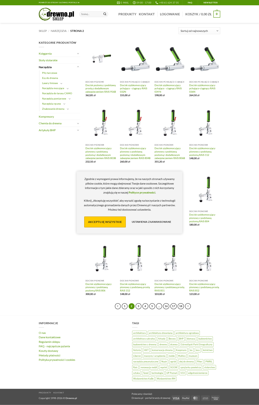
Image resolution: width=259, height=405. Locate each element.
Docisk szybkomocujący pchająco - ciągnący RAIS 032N (133, 88)
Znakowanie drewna (53, 108)
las (191, 350)
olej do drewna (186, 361)
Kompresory (46, 116)
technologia (157, 373)
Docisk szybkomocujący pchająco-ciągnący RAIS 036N (202, 88)
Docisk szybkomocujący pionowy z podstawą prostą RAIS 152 (135, 287)
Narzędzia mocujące (53, 88)
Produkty (127, 14)
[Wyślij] (105, 14)
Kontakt (147, 14)
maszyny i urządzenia (154, 355)
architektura (139, 333)
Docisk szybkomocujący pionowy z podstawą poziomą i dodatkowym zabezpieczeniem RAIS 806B (170, 153)
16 (166, 306)
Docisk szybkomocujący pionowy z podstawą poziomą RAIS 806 (98, 287)
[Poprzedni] (118, 306)
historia (137, 350)
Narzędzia (59, 30)
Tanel (145, 373)
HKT (146, 350)
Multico (182, 355)
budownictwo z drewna (144, 344)
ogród (173, 361)
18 (180, 306)
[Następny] (188, 306)
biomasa (191, 338)
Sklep (43, 30)
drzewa (174, 344)
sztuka (136, 373)
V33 (182, 373)
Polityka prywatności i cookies (57, 359)
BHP (181, 338)
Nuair (164, 361)
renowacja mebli (149, 367)
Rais (135, 367)
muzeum (193, 355)
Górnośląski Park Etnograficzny (196, 344)
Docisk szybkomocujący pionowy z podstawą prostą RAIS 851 (169, 287)
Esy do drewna (50, 77)
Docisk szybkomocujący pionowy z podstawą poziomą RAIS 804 (202, 218)
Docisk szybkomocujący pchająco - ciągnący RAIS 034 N (168, 88)
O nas (42, 332)
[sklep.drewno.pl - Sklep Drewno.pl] (56, 14)
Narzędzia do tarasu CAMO (57, 93)
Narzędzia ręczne (51, 103)
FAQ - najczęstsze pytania (54, 346)
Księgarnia (45, 53)
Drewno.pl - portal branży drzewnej (151, 397)
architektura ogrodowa (187, 333)
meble (172, 355)
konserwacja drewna (162, 350)
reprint (163, 367)
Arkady (161, 338)
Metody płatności (49, 355)
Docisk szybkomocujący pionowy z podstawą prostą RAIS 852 (204, 287)
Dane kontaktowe (49, 337)
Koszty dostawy (48, 350)
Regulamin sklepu (49, 341)
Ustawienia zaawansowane (151, 221)
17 (173, 306)
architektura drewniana (160, 333)
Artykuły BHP (47, 130)
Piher (199, 361)
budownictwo (205, 338)
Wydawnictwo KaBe (143, 378)
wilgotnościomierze (197, 373)
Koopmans (181, 350)
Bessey (172, 338)
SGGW (173, 367)
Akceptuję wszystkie (105, 221)
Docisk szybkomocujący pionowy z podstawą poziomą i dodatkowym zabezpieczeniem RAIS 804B (135, 153)
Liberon (137, 355)
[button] (170, 14)
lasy (198, 350)
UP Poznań (171, 373)
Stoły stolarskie (48, 60)
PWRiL (208, 361)
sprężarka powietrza (190, 367)
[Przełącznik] (78, 53)
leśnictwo (207, 350)
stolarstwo (209, 367)
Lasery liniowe (50, 83)
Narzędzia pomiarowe (54, 98)
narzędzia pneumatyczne (145, 361)
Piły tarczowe (49, 72)
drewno (163, 344)
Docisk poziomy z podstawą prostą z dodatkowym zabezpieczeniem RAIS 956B (100, 88)
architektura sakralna (144, 338)
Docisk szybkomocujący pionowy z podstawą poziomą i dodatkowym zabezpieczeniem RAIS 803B (100, 153)
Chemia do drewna (50, 123)
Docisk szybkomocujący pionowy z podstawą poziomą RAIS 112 (202, 151)
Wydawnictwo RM (166, 378)
